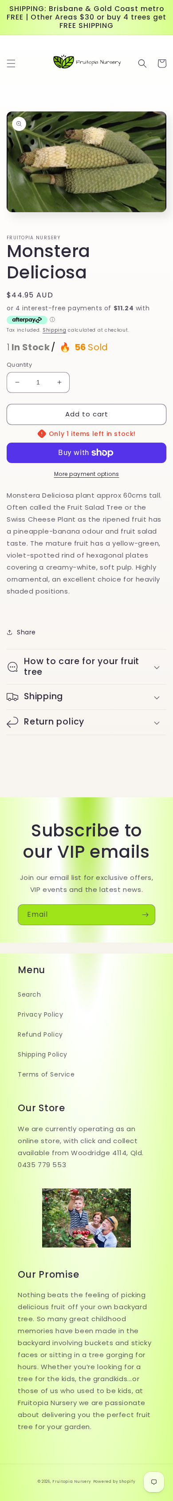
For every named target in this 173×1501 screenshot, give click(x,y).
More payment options (86, 474)
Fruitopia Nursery (71, 1481)
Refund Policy (40, 1034)
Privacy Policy (40, 1014)
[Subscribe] (145, 914)
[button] (11, 63)
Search (29, 994)
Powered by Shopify (114, 1481)
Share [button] (26, 632)
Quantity (19, 364)
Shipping (55, 330)
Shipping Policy (42, 1054)
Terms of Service (46, 1074)
